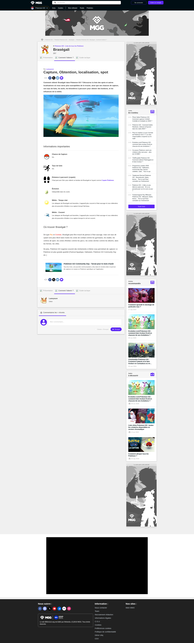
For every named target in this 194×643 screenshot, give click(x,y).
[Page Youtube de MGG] (54, 608)
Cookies (98, 625)
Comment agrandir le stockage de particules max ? (141, 306)
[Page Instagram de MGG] (69, 608)
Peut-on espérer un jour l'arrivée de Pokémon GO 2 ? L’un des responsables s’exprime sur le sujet (142, 135)
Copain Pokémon (108, 180)
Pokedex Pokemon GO (61, 39)
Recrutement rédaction (104, 615)
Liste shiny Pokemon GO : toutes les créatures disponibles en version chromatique (140, 427)
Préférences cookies (103, 628)
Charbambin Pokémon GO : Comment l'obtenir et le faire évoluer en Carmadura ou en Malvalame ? (139, 362)
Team (97, 611)
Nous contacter (101, 608)
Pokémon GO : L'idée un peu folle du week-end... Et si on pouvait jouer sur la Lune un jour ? (142, 188)
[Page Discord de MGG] (45, 608)
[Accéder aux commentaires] (61, 78)
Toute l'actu (141, 206)
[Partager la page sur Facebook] (50, 78)
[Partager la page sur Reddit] (57, 78)
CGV (97, 639)
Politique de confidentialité (105, 632)
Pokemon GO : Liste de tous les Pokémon (69, 46)
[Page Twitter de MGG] (50, 608)
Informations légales (103, 618)
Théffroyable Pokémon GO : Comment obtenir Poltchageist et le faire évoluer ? (142, 160)
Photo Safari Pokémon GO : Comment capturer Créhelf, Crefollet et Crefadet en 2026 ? (142, 119)
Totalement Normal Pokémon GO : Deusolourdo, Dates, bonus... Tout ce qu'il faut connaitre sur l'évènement (141, 178)
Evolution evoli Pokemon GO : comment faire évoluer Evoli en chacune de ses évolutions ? (142, 144)
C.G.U (97, 621)
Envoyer (117, 329)
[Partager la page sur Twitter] (53, 78)
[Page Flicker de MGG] (64, 608)
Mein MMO (130, 608)
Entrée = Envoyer (103, 329)
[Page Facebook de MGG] (40, 608)
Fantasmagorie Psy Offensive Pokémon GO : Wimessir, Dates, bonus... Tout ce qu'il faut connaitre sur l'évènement (142, 197)
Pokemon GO (49, 39)
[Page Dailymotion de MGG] (59, 608)
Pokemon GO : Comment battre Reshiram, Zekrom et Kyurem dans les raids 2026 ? (142, 127)
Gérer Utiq (99, 635)
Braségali (71, 39)
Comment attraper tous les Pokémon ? (138, 455)
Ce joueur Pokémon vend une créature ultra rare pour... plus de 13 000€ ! (141, 152)
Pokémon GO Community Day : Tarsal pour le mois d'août (89, 264)
